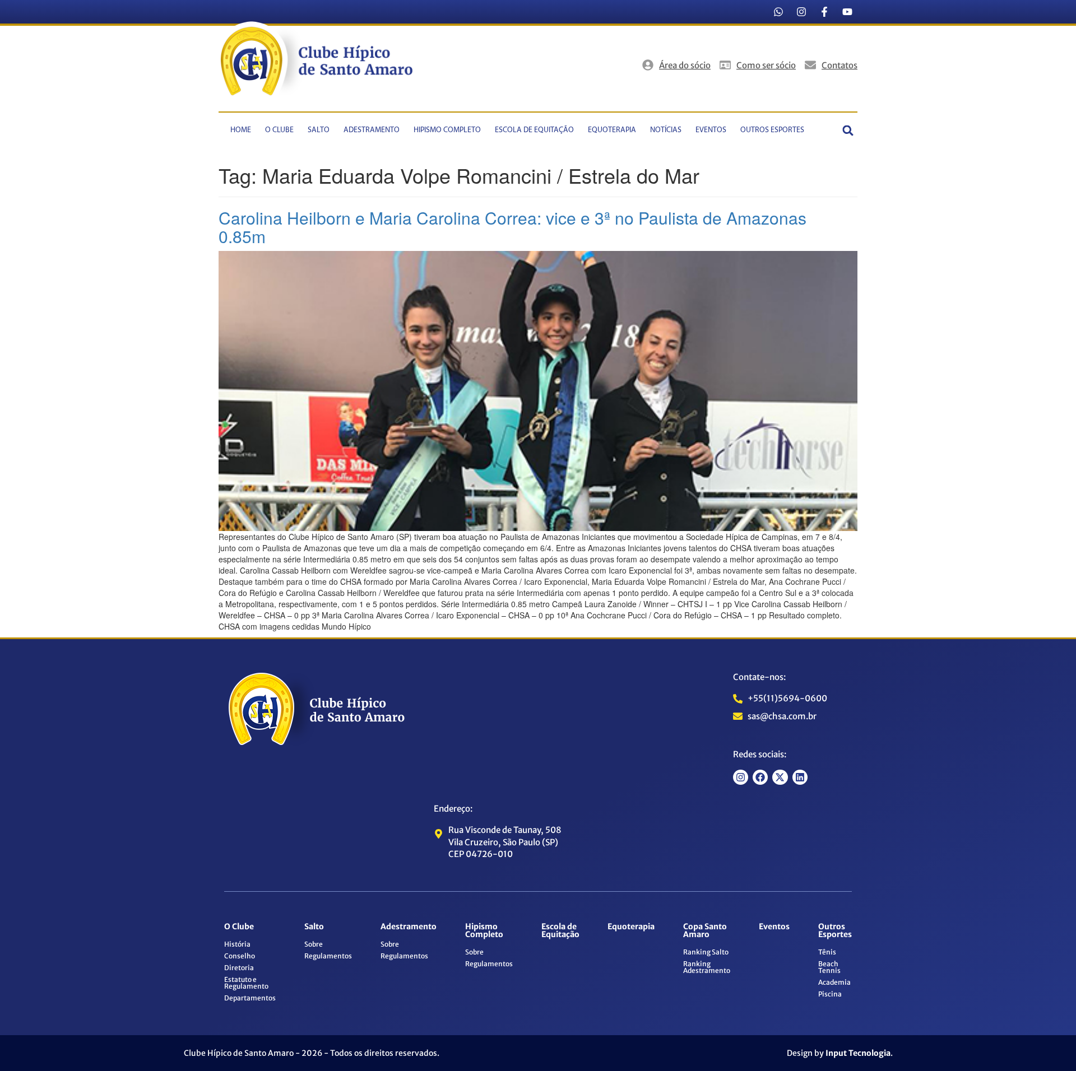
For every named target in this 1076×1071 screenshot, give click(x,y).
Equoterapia (612, 130)
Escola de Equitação (534, 130)
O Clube (279, 130)
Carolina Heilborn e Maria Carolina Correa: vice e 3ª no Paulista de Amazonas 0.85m (512, 227)
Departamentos (250, 998)
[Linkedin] (800, 777)
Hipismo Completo (447, 130)
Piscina (830, 994)
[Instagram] (801, 12)
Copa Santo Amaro (705, 930)
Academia (834, 982)
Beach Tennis (829, 967)
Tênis (827, 952)
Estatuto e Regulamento (246, 982)
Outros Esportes (772, 130)
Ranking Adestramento (706, 967)
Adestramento (372, 130)
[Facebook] (760, 777)
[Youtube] (847, 12)
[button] (848, 130)
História (237, 944)
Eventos (710, 130)
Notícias (665, 130)
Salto (319, 130)
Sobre (313, 944)
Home (240, 130)
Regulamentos (328, 956)
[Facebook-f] (824, 12)
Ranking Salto (706, 952)
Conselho (239, 956)
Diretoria (239, 967)
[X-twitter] (779, 777)
